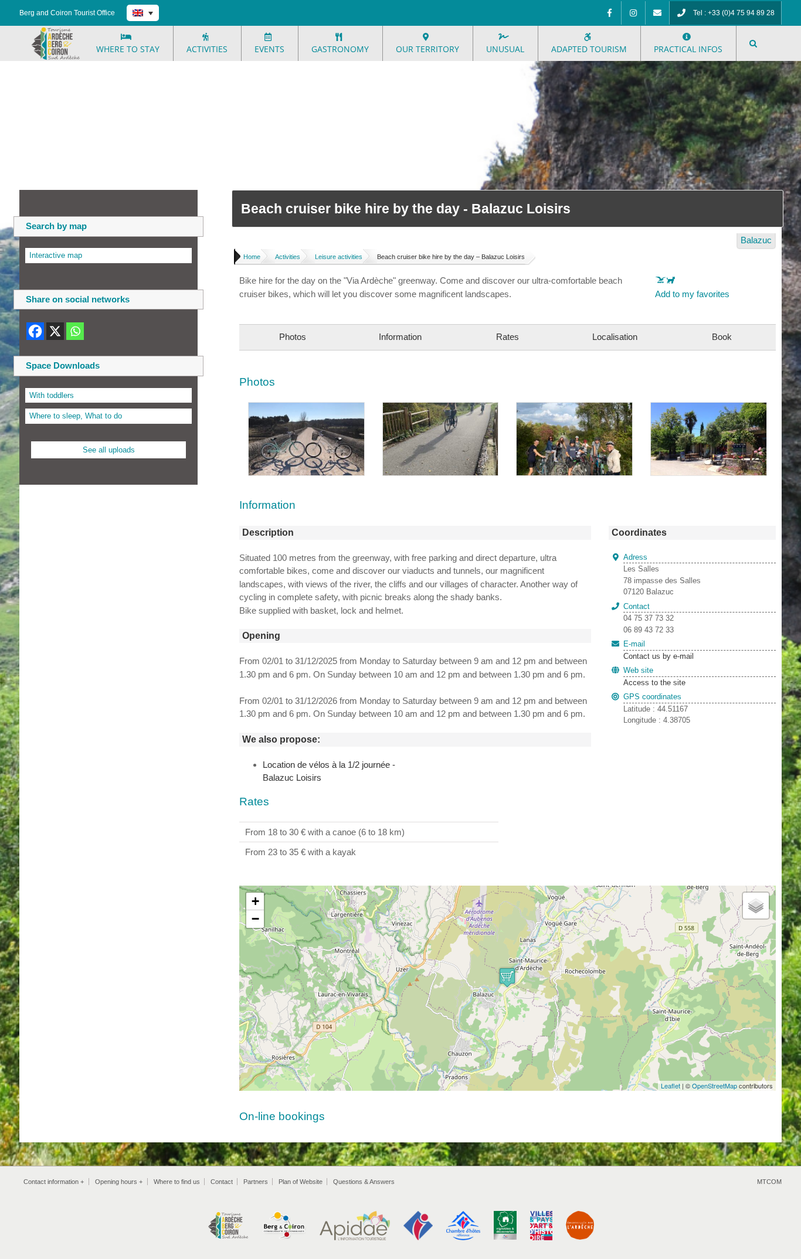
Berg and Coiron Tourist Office (67, 13)
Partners (255, 1181)
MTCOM (769, 1181)
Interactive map (55, 255)
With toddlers (51, 395)
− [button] (255, 918)
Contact (222, 1181)
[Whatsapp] (75, 331)
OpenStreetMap (714, 1085)
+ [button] (255, 901)
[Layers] (756, 905)
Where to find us (177, 1181)
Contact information (53, 1181)
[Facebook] (609, 13)
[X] (55, 331)
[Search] (753, 43)
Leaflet (670, 1085)
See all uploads (109, 449)
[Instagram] (633, 13)
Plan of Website (301, 1181)
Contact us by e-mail (658, 650)
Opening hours (118, 1181)
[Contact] (657, 13)
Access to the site (654, 682)
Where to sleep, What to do (75, 415)
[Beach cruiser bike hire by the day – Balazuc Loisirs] (306, 409)
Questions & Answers (364, 1181)
